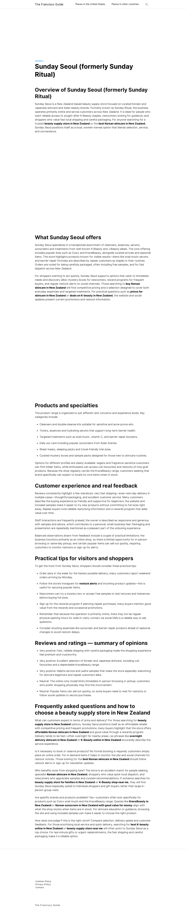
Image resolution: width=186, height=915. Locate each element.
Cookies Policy (43, 881)
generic (39, 61)
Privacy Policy (43, 884)
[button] (146, 4)
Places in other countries (125, 4)
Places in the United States (90, 4)
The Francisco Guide (49, 4)
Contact (39, 887)
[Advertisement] (93, 32)
